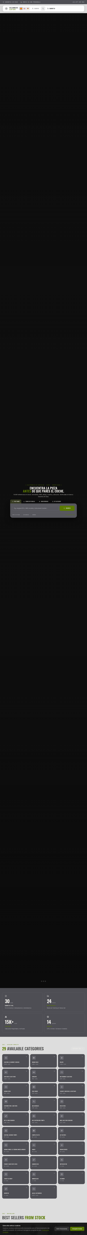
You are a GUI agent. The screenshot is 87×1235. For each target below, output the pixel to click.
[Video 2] (43, 981)
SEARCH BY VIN (71, 514)
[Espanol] (21, 8)
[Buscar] (43, 9)
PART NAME (16, 501)
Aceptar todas (77, 1229)
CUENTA (36, 8)
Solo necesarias (62, 1229)
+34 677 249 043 (78, 2)
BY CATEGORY (57, 501)
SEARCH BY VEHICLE (30, 501)
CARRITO (52, 8)
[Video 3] (45, 981)
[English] (24, 8)
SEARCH (68, 508)
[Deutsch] (27, 8)
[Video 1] (41, 981)
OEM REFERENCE (44, 501)
